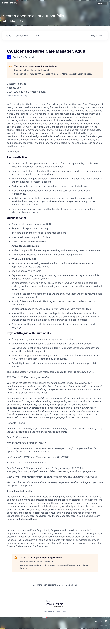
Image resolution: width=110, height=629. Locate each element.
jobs (8, 35)
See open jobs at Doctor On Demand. (31, 70)
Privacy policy (48, 611)
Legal (106, 625)
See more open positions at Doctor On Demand (55, 585)
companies (22, 35)
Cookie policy (61, 611)
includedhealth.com (27, 519)
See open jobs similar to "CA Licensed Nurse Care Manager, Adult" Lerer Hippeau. (53, 74)
